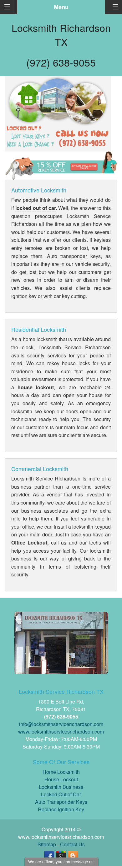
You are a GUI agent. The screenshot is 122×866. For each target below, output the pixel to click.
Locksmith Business (61, 786)
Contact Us (72, 844)
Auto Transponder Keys (61, 801)
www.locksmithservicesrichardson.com (61, 731)
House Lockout (61, 779)
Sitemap (47, 844)
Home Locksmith (61, 771)
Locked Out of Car (61, 794)
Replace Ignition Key (61, 809)
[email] (61, 724)
